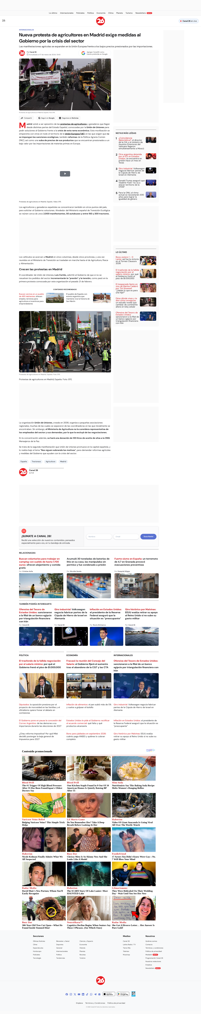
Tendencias (60, 958)
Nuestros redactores (153, 961)
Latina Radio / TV (129, 944)
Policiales (36, 955)
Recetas (83, 955)
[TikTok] (87, 994)
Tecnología (37, 958)
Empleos (149, 965)
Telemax (126, 951)
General (59, 948)
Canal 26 (33, 52)
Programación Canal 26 (154, 958)
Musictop (126, 955)
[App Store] (109, 994)
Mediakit (151, 955)
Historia (82, 948)
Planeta (82, 951)
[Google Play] (123, 994)
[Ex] (75, 994)
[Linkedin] (83, 994)
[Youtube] (79, 994)
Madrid (63, 461)
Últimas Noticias (39, 941)
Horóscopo (37, 951)
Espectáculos (38, 948)
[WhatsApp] (91, 994)
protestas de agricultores (73, 124)
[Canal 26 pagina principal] (100, 25)
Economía (72, 655)
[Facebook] (67, 994)
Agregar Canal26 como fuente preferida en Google (97, 53)
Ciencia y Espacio (86, 941)
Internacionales (26, 30)
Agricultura (50, 461)
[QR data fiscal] (133, 996)
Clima (35, 944)
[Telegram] (95, 994)
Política (24, 655)
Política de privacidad (154, 951)
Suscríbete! (148, 536)
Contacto (149, 944)
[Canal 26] (100, 981)
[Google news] (99, 994)
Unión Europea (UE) (74, 133)
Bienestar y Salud (62, 941)
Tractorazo (36, 461)
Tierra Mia (126, 948)
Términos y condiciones (154, 948)
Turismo (82, 958)
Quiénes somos (151, 941)
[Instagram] (71, 994)
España (24, 461)
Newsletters (153, 968)
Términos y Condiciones (95, 1003)
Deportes (59, 944)
